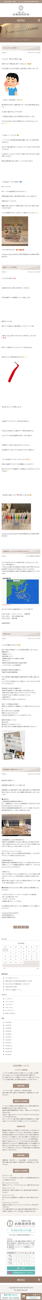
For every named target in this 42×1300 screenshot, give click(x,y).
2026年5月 (8, 1031)
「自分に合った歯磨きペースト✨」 (13, 990)
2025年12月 (8, 1046)
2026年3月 (8, 1037)
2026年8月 (8, 1022)
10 (21, 953)
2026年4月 (8, 1034)
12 (31, 953)
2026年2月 (8, 1040)
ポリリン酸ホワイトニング (11, 978)
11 (26, 953)
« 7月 (4, 968)
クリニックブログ (9, 1002)
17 (21, 956)
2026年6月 (8, 1028)
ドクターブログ (9, 1007)
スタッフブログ (9, 1004)
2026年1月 (8, 1043)
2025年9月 (8, 1054)
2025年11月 (8, 1048)
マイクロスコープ (9, 1010)
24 (21, 959)
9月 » (38, 968)
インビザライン (9, 999)
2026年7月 (8, 1025)
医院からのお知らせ (10, 1013)
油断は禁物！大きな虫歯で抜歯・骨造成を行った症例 (18, 981)
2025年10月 (8, 1051)
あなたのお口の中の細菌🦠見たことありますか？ (17, 984)
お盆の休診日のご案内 (11, 987)
